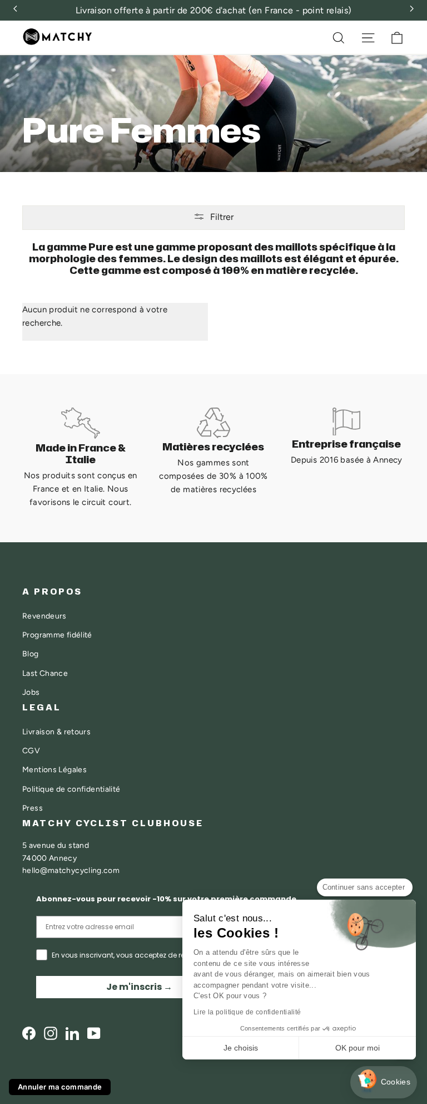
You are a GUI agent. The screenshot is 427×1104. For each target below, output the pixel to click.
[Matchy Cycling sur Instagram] (50, 1033)
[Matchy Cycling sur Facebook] (29, 1033)
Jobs (31, 692)
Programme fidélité (57, 634)
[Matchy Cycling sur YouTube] (94, 1033)
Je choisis (241, 1047)
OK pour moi (357, 1047)
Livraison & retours (56, 731)
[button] (383, 1082)
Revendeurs (44, 615)
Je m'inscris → (139, 986)
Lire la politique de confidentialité (247, 1012)
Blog (30, 653)
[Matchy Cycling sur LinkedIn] (72, 1033)
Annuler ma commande (60, 1086)
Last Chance (45, 673)
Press (32, 807)
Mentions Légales (54, 769)
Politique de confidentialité (71, 788)
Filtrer (222, 217)
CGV (31, 750)
